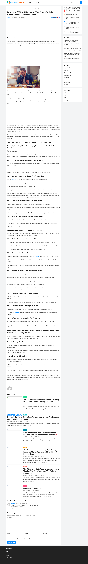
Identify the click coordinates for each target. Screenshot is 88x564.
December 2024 (67, 72)
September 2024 (68, 80)
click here (66, 47)
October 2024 (67, 77)
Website (45, 533)
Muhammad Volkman (68, 53)
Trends (65, 97)
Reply (13, 508)
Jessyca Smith (67, 58)
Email (26, 533)
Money (12, 8)
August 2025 (67, 68)
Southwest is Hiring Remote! (34, 488)
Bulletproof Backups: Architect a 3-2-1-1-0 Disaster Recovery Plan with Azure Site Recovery (73, 22)
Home (8, 8)
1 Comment (23, 17)
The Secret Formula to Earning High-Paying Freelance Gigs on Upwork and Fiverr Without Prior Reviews (40, 452)
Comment (9, 517)
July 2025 (66, 70)
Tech (65, 95)
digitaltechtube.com (41, 561)
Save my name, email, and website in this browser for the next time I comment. (25, 538)
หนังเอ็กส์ (13, 503)
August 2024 (67, 82)
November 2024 (67, 75)
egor (65, 50)
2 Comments (42, 436)
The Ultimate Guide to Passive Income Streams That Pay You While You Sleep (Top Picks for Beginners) (41, 471)
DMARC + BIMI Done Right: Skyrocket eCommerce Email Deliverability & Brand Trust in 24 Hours (72, 16)
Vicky (12, 17)
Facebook (14, 179)
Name (8, 533)
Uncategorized (67, 100)
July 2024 (66, 84)
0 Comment (42, 403)
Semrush (17, 312)
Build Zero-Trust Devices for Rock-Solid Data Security (72, 55)
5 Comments (37, 490)
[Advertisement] (33, 26)
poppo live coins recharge (70, 40)
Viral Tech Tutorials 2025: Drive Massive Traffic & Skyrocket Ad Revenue (72, 27)
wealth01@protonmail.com (28, 403)
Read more (47, 409)
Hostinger (37, 256)
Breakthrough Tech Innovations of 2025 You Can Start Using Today (73, 32)
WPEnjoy (51, 561)
